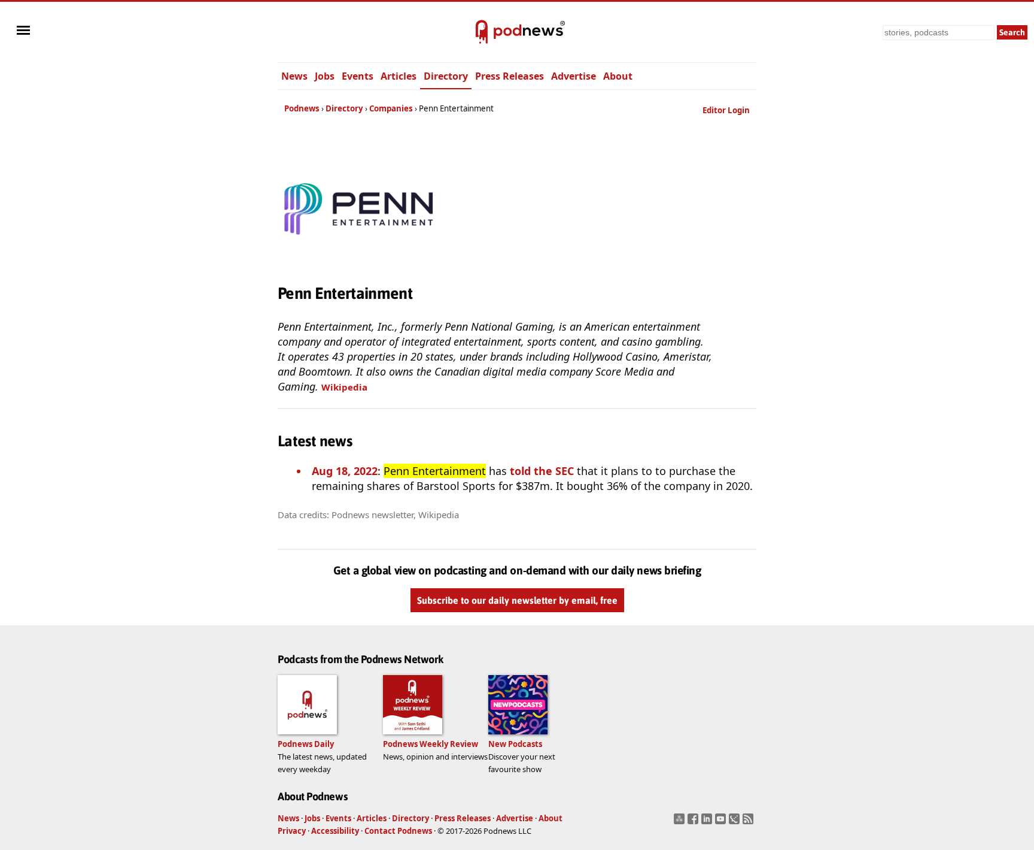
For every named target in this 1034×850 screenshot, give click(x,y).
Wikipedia (344, 387)
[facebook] (694, 822)
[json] (736, 822)
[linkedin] (708, 822)
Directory (446, 76)
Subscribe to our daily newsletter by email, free (517, 600)
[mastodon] (681, 822)
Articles (398, 76)
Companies (391, 108)
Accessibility (335, 830)
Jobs (324, 76)
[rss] (749, 822)
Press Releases (509, 76)
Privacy (292, 830)
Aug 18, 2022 (345, 471)
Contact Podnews (398, 830)
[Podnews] (482, 32)
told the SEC (542, 471)
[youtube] (722, 822)
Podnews (302, 108)
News (294, 76)
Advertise (573, 76)
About (617, 76)
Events (357, 76)
